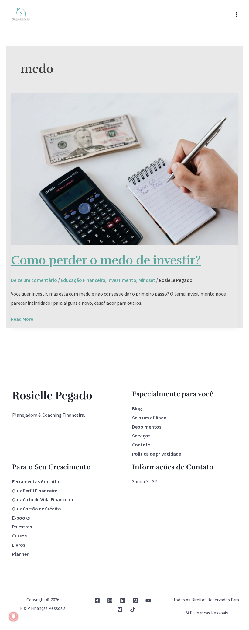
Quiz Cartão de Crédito (36, 509)
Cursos (19, 536)
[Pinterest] (135, 600)
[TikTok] (132, 609)
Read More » (23, 318)
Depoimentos (146, 427)
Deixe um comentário (34, 280)
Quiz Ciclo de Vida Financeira (42, 499)
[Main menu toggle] (236, 14)
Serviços (141, 435)
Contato (141, 445)
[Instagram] (110, 600)
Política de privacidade (156, 454)
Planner (20, 554)
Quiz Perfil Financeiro (35, 491)
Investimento (121, 280)
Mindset (146, 280)
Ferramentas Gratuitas (36, 481)
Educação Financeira (83, 280)
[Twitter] (120, 609)
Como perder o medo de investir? (106, 260)
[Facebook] (97, 600)
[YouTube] (148, 600)
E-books (21, 518)
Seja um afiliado (149, 418)
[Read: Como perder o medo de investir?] (124, 168)
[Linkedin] (122, 600)
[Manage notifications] (13, 616)
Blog (137, 408)
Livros (18, 545)
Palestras (22, 526)
